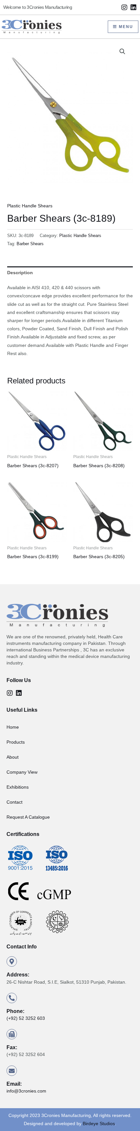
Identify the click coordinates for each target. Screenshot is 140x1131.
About (13, 757)
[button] (122, 51)
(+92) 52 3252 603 (26, 1018)
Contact (14, 802)
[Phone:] (12, 998)
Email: (14, 1084)
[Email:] (12, 1070)
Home (13, 727)
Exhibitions (18, 787)
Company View (22, 772)
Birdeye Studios (99, 1123)
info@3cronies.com (26, 1091)
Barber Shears (30, 244)
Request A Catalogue (28, 817)
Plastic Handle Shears (29, 205)
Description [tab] (20, 272)
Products (16, 742)
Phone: (15, 1011)
